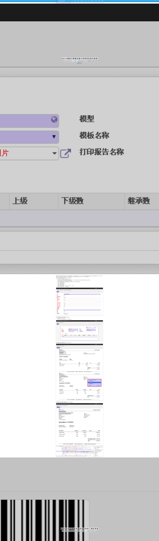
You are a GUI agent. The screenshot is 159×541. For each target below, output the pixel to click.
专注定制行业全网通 (61, 1)
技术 (78, 63)
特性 (80, 63)
